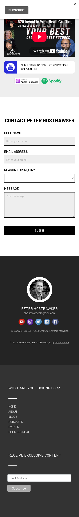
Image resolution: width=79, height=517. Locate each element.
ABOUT (12, 411)
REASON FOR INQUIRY (19, 170)
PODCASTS (15, 421)
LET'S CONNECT (18, 432)
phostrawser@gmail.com (40, 313)
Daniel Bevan (62, 342)
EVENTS (13, 426)
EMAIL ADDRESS (16, 151)
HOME (12, 406)
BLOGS (12, 416)
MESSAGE (11, 188)
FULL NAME (12, 133)
